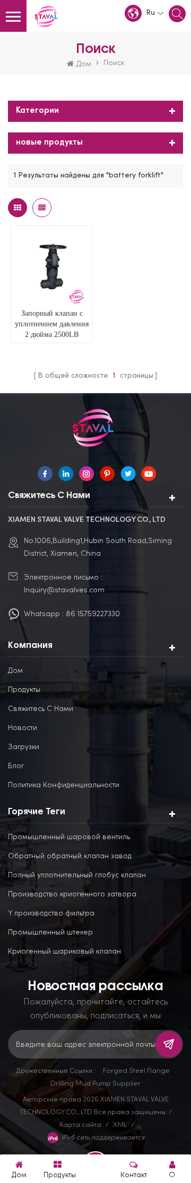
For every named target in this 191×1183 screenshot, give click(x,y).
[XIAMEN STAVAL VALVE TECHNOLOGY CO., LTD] (47, 17)
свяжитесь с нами (40, 708)
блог (16, 765)
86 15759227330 (93, 613)
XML (120, 1124)
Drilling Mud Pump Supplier (95, 1083)
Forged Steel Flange (136, 1070)
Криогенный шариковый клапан (64, 950)
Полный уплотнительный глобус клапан (77, 874)
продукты (24, 688)
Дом (83, 63)
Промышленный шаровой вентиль (69, 836)
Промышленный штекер (50, 931)
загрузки (23, 746)
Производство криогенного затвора (72, 893)
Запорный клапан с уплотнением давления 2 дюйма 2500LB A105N (52, 324)
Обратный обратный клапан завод (70, 855)
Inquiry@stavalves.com (64, 589)
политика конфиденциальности (63, 784)
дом (15, 669)
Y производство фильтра (51, 912)
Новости (22, 727)
